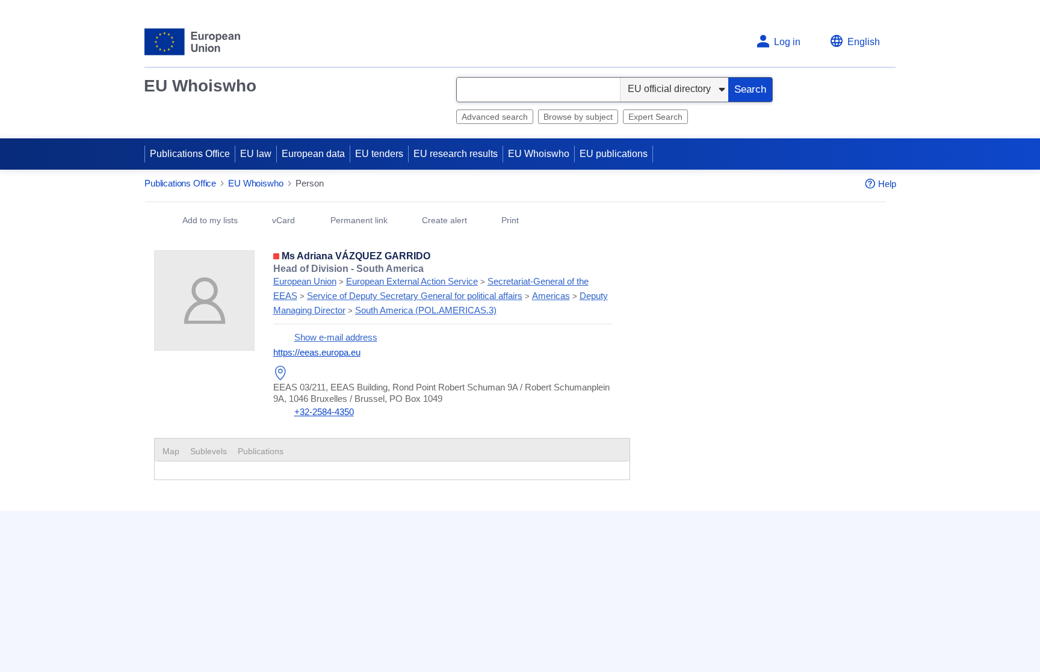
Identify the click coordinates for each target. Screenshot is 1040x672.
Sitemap (417, 616)
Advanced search (495, 117)
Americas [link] (551, 296)
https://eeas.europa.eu (317, 353)
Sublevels (208, 452)
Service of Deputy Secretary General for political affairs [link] (414, 296)
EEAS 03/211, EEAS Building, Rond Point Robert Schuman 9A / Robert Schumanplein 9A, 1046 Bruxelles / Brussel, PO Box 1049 (441, 393)
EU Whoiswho (200, 85)
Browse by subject (578, 117)
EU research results (455, 154)
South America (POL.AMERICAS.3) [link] (426, 311)
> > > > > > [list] (440, 290)
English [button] (863, 42)
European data (313, 154)
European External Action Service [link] (412, 282)
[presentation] (208, 452)
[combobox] (538, 90)
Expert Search (655, 117)
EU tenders (379, 154)
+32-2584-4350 (324, 412)
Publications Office (190, 154)
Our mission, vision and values (729, 596)
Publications (260, 452)
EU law (255, 154)
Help (887, 184)
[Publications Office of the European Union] (192, 41)
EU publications (614, 154)
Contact (416, 596)
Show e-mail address (335, 338)
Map (170, 452)
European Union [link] (304, 282)
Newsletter (687, 616)
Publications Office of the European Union (231, 617)
